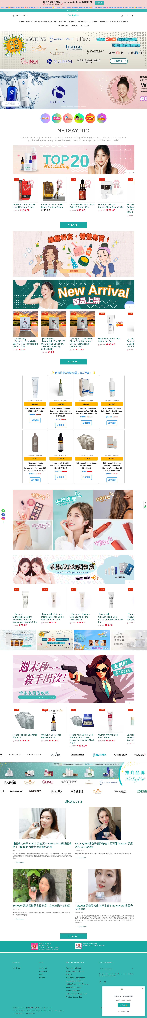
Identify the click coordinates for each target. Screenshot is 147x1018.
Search (42, 977)
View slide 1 (63, 105)
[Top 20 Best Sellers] (57, 118)
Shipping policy (19, 1013)
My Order (17, 968)
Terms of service (48, 1011)
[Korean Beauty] (79, 118)
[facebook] (3, 514)
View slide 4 (83, 105)
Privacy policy (59, 1011)
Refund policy (30, 1013)
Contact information (34, 1011)
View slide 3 (77, 105)
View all (73, 225)
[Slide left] (127, 172)
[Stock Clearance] (90, 118)
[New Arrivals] (45, 118)
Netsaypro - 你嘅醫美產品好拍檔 (28, 1008)
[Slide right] (131, 172)
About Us (43, 968)
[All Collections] (102, 118)
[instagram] (3, 518)
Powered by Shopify (19, 1011)
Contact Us (43, 971)
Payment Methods (73, 968)
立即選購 (104, 3)
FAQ (41, 974)
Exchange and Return (74, 981)
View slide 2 (70, 105)
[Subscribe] (133, 968)
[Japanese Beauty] (68, 118)
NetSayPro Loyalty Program (78, 984)
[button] (122, 15)
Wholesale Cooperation (75, 977)
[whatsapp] (3, 510)
